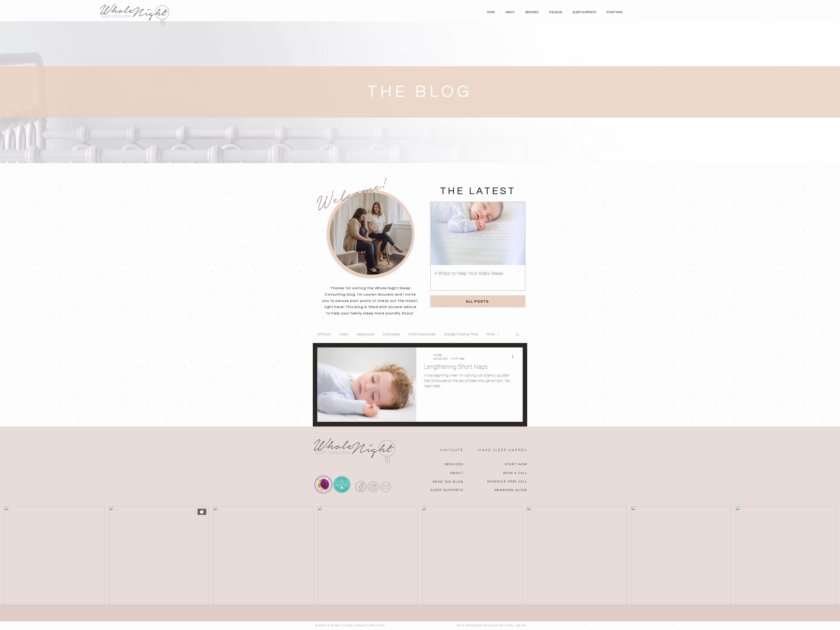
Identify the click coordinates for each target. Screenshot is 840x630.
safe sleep (391, 334)
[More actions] (514, 356)
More (491, 334)
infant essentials (422, 334)
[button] (517, 334)
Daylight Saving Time (461, 334)
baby (344, 334)
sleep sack (365, 334)
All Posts (324, 334)
